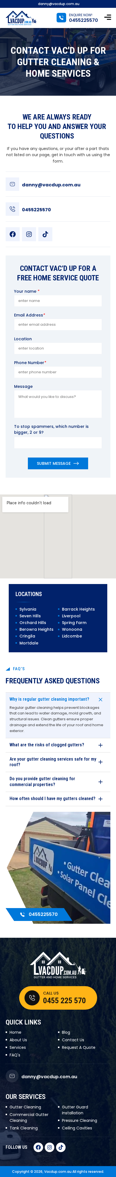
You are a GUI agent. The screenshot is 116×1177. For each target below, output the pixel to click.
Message (23, 386)
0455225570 (83, 20)
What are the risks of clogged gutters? (47, 744)
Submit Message (54, 463)
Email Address (29, 315)
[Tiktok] (45, 234)
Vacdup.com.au (58, 1171)
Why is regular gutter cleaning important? (49, 699)
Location (23, 339)
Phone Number (30, 362)
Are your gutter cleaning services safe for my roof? (53, 762)
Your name (26, 291)
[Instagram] (29, 234)
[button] (107, 18)
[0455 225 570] (32, 997)
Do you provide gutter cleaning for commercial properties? (42, 781)
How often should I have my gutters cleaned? (52, 798)
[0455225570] (61, 17)
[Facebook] (13, 234)
